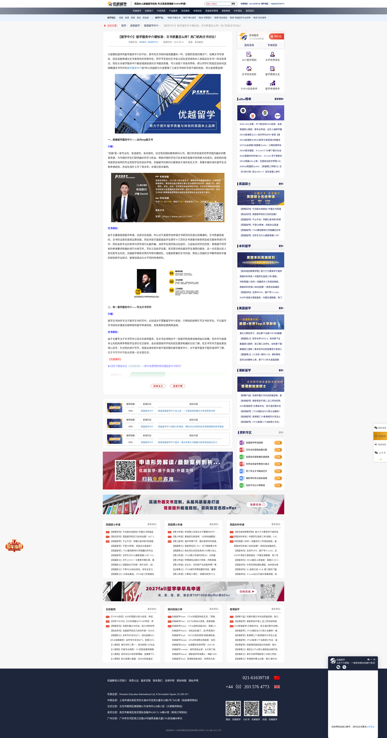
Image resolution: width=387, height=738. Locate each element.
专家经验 (272, 45)
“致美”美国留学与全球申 (240, 17)
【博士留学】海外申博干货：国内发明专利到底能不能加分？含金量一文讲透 (195, 541)
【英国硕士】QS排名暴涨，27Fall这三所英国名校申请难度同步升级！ (133, 574)
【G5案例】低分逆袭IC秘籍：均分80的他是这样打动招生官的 (133, 659)
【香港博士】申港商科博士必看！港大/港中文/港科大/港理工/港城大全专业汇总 (257, 659)
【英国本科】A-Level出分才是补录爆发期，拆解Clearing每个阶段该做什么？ (257, 574)
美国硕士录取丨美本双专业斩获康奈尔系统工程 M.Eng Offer (261, 349)
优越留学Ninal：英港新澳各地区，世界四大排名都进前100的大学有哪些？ (195, 659)
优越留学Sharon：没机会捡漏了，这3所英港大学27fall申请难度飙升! (195, 631)
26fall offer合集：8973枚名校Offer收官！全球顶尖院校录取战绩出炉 (261, 124)
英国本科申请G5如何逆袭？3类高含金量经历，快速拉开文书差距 (259, 287)
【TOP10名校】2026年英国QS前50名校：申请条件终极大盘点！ (133, 616)
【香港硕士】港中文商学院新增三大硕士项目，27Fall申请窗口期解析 (257, 654)
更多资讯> (152, 524)
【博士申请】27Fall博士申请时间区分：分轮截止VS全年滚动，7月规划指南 (195, 555)
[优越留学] (117, 4)
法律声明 (169, 680)
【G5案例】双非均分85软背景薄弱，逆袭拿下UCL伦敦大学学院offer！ (133, 654)
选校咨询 (249, 45)
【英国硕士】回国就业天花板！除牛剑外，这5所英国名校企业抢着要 (133, 565)
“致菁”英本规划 (220, 17)
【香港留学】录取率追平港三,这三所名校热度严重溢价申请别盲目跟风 (260, 401)
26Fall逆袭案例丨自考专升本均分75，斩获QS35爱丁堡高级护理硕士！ (133, 640)
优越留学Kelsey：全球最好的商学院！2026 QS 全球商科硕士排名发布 (195, 645)
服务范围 (146, 680)
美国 (133, 17)
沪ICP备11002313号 (213, 730)
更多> (281, 184)
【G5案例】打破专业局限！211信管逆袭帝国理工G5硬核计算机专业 (133, 649)
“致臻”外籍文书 (173, 17)
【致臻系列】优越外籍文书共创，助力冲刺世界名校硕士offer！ (133, 626)
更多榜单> (279, 99)
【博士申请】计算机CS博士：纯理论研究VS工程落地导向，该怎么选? (195, 574)
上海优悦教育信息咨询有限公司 (188, 730)
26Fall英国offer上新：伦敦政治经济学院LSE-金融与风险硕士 (260, 161)
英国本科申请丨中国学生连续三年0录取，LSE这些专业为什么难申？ (259, 276)
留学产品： (160, 17)
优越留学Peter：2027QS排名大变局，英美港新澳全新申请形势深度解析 (195, 621)
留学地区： (112, 17)
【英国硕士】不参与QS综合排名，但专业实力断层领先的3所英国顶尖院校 (133, 569)
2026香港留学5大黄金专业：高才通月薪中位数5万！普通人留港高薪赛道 (260, 406)
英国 (121, 17)
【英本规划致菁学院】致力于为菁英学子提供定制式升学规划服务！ (261, 271)
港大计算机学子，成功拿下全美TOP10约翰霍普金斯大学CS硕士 (261, 333)
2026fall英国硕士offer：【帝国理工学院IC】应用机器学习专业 (261, 166)
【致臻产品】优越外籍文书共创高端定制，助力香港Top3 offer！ (261, 395)
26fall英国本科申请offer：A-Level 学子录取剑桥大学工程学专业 (261, 156)
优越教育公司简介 (117, 680)
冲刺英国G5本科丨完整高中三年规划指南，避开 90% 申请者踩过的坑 (260, 282)
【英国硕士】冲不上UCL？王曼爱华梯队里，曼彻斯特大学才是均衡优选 (133, 560)
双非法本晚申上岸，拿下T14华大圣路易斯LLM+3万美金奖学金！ (259, 360)
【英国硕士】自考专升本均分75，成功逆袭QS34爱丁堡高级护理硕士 (133, 635)
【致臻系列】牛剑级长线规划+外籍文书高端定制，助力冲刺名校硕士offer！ (260, 209)
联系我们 (158, 680)
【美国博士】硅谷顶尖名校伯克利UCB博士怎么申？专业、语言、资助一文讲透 (195, 551)
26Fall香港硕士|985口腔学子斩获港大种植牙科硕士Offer (260, 140)
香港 (127, 17)
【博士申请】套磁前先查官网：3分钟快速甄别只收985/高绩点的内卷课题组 (195, 536)
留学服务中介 (134, 68)
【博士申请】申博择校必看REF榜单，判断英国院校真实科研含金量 (195, 560)
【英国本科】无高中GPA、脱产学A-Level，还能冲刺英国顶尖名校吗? (260, 292)
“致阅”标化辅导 (259, 17)
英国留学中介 (151, 25)
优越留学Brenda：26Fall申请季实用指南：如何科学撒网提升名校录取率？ (195, 640)
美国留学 (245, 308)
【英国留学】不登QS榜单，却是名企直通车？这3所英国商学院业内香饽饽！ (259, 225)
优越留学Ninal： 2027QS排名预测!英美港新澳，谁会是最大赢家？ (195, 635)
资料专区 (246, 432)
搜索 (233, 3)
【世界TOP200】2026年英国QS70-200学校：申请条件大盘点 (133, 621)
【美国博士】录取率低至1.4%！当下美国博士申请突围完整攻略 (195, 546)
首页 (123, 25)
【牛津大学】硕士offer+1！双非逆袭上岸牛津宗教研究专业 (260, 172)
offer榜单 (245, 99)
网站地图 (181, 680)
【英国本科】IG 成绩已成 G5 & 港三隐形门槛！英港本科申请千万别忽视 (257, 569)
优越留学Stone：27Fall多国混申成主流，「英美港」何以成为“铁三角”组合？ (195, 616)
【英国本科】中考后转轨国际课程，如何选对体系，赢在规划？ (257, 565)
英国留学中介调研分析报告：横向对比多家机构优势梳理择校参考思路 (191, 426)
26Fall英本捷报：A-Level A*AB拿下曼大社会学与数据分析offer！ (260, 150)
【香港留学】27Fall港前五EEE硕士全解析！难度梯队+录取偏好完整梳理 (260, 411)
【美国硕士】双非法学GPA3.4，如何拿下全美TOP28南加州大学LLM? (260, 338)
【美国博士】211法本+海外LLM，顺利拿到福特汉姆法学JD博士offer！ (260, 354)
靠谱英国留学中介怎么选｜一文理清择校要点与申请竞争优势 (186, 410)
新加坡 (146, 17)
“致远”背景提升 (205, 17)
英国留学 (135, 25)
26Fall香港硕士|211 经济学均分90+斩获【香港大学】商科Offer (260, 135)
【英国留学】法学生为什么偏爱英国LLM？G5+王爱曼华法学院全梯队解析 (260, 235)
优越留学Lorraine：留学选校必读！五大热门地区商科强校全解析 (195, 649)
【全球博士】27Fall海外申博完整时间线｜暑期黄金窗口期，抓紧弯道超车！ (195, 569)
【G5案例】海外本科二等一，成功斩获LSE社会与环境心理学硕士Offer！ (133, 645)
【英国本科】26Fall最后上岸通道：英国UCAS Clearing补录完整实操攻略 (257, 560)
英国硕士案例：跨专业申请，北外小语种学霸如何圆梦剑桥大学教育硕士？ (261, 129)
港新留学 (245, 370)
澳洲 (139, 17)
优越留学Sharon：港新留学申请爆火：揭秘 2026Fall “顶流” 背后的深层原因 (195, 654)
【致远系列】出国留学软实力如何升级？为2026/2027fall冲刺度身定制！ (133, 631)
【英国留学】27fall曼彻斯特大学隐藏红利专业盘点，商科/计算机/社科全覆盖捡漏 (260, 230)
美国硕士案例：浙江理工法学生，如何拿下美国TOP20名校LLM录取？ (261, 344)
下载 (278, 443)
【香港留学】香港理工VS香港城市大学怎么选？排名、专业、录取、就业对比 (260, 417)
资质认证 (134, 680)
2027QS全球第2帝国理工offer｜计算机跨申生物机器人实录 (260, 145)
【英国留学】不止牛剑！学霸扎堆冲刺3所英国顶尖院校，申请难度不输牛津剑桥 (260, 219)
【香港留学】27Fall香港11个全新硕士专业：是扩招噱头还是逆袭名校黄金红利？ (260, 422)
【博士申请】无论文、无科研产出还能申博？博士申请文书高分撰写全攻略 (195, 565)
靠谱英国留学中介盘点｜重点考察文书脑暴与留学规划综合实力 (187, 442)
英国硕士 (245, 183)
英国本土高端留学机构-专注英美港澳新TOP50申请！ (160, 4)
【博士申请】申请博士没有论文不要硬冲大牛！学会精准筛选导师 (195, 532)
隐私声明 (193, 680)
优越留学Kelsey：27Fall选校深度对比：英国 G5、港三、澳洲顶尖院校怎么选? (195, 626)
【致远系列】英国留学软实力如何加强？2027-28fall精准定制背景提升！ (259, 214)
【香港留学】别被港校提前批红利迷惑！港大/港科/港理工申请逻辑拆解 (257, 645)
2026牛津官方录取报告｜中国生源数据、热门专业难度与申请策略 (261, 297)
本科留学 (245, 246)
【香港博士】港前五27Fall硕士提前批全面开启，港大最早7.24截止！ (257, 649)
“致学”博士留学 (189, 17)
